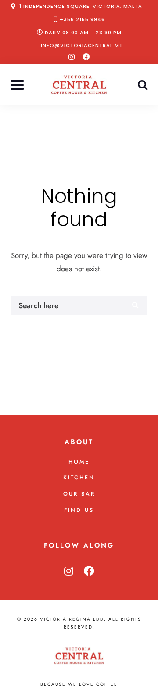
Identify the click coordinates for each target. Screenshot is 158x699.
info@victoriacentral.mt (82, 45)
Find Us (79, 510)
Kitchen (79, 478)
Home (79, 462)
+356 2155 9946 (82, 19)
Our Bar (79, 494)
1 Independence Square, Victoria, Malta (80, 6)
